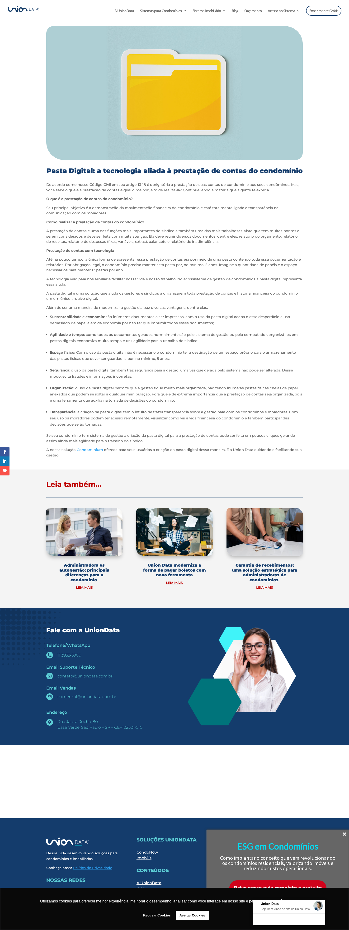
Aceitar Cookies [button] (192, 915)
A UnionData (124, 11)
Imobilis (144, 858)
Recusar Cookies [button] (157, 915)
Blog (235, 11)
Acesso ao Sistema (281, 11)
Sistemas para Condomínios (161, 11)
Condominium (90, 449)
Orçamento (253, 11)
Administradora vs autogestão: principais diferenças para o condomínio (84, 572)
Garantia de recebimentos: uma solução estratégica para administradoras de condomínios (264, 572)
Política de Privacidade (92, 868)
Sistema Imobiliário (207, 11)
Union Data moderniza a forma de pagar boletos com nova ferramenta (174, 570)
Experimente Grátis (323, 10)
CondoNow (147, 852)
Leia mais (84, 587)
